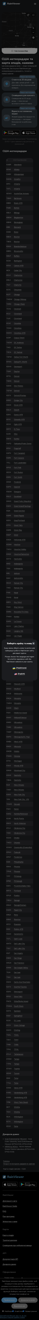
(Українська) (21, 668)
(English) (21, 674)
